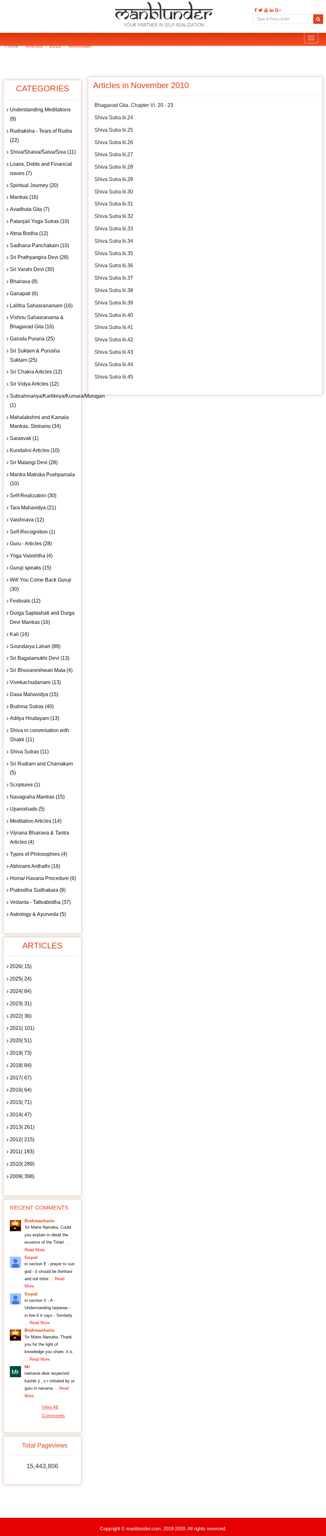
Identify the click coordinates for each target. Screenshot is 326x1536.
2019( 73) (21, 1053)
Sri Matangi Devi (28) (34, 462)
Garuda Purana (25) (32, 338)
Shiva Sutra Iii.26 (114, 142)
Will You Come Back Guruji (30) (40, 584)
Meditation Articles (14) (35, 821)
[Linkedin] (270, 10)
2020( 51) (21, 1040)
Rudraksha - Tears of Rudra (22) (41, 135)
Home (12, 46)
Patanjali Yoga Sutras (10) (39, 221)
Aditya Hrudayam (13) (34, 718)
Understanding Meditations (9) (40, 114)
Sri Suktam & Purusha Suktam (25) (35, 355)
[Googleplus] (277, 10)
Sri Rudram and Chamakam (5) (41, 768)
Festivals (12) (25, 601)
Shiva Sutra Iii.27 (114, 154)
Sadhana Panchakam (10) (39, 245)
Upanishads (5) (27, 809)
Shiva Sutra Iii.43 (114, 352)
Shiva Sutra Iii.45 (114, 377)
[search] (318, 19)
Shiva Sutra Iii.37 (114, 278)
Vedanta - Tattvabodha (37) (40, 902)
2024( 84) (21, 991)
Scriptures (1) (25, 784)
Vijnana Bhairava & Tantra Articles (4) (39, 837)
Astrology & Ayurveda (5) (38, 914)
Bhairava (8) (24, 281)
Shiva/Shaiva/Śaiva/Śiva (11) (43, 152)
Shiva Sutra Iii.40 (114, 315)
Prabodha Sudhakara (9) (38, 890)
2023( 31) (21, 1003)
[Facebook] (255, 10)
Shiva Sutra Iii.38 (114, 290)
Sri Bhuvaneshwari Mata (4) (41, 670)
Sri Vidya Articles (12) (34, 384)
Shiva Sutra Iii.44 (114, 364)
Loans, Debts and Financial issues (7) (41, 168)
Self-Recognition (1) (32, 531)
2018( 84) (21, 1065)
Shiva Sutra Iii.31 (114, 203)
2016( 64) (21, 1090)
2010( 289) (22, 1164)
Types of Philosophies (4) (38, 854)
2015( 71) (21, 1102)
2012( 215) (22, 1139)
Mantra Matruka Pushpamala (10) (42, 479)
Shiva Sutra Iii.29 (114, 179)
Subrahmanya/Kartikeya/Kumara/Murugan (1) (44, 400)
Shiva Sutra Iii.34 (114, 241)
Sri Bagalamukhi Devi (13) (39, 658)
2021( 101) (22, 1028)
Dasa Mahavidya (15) (34, 694)
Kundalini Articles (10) (35, 450)
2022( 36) (21, 1016)
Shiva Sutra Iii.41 (114, 327)
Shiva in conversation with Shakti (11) (39, 735)
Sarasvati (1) (24, 438)
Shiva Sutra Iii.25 (114, 130)
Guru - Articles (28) (31, 543)
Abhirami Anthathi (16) (35, 866)
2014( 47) (21, 1114)
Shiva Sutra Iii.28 (114, 167)
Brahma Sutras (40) (32, 706)
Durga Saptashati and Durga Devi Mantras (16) (42, 617)
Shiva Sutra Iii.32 (114, 216)
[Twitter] (260, 10)
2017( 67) (21, 1077)
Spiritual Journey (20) (34, 185)
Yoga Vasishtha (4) (31, 555)
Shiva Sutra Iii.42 (114, 339)
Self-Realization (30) (33, 495)
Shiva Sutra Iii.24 (114, 117)
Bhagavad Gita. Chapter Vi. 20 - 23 (134, 105)
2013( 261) (22, 1127)
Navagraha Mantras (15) (37, 796)
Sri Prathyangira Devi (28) (39, 257)
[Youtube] (265, 10)
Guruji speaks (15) (30, 567)
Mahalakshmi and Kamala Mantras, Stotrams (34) (39, 422)
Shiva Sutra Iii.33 (114, 228)
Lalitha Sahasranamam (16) (41, 305)
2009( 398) (22, 1176)
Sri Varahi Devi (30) (32, 269)
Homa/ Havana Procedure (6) (43, 878)
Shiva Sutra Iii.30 (114, 191)
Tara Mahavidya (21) (33, 507)
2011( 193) (22, 1151)
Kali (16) (19, 634)
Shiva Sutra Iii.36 (114, 265)
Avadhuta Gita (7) (29, 209)
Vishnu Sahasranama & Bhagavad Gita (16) (37, 322)
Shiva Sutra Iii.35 (114, 253)
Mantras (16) (24, 197)
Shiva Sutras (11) (29, 751)
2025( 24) (21, 978)
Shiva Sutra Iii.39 (114, 302)
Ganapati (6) (24, 293)
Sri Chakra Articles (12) (36, 371)
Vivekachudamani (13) (35, 682)
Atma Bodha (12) (29, 233)
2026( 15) (21, 966)
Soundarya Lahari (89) (35, 646)
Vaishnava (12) (27, 519)
